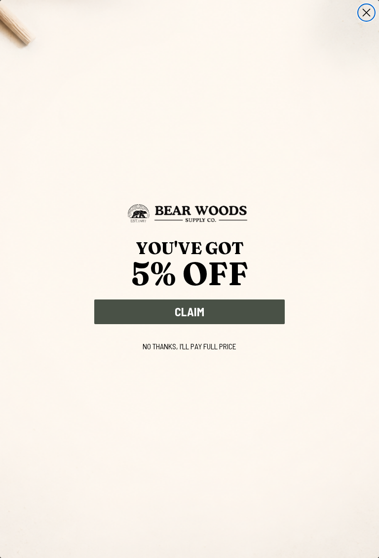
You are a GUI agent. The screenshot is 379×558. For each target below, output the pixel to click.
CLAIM (189, 311)
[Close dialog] (366, 12)
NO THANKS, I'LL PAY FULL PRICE (189, 346)
